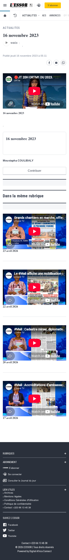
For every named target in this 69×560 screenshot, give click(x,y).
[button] (15, 15)
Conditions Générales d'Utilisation (21, 500)
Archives (8, 492)
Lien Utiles (9, 489)
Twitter (11, 530)
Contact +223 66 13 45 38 (17, 507)
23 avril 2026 (10, 251)
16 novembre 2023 (13, 113)
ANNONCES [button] (55, 15)
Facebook (13, 524)
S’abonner (53, 5)
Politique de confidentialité (17, 503)
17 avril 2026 (10, 418)
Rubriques (8, 453)
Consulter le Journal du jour (22, 480)
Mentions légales (13, 496)
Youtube (12, 535)
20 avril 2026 (10, 362)
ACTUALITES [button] (29, 15)
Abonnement (10, 462)
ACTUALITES (11, 28)
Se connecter (15, 474)
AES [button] (44, 15)
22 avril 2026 (10, 306)
